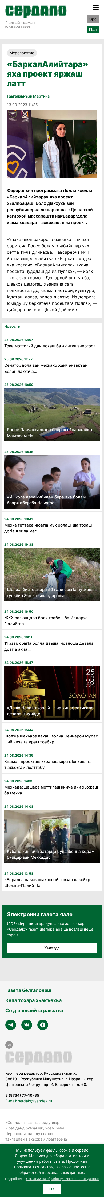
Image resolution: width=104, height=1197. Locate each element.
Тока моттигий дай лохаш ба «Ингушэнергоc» (50, 345)
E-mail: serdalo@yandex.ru (28, 1101)
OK (52, 1188)
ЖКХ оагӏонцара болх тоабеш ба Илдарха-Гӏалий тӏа (47, 620)
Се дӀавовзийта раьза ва (34, 1010)
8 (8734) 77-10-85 (22, 1095)
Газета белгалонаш (28, 990)
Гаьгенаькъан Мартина (28, 96)
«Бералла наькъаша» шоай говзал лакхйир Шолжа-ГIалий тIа (47, 882)
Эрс (93, 19)
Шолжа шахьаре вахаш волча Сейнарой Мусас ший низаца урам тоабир (51, 739)
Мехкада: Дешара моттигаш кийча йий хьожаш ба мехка (51, 790)
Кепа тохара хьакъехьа (33, 1000)
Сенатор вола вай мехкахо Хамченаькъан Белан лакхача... (45, 368)
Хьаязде (52, 947)
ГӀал (93, 29)
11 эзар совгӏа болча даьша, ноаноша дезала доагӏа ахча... (49, 646)
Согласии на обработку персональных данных (62, 1179)
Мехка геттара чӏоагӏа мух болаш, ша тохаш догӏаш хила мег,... (48, 528)
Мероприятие (22, 53)
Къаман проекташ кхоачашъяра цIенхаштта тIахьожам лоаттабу (48, 764)
